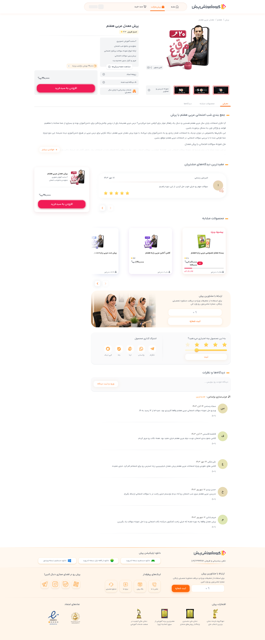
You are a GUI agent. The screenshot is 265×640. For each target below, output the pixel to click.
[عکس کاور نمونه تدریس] (221, 90)
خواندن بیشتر (48, 149)
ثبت (206, 356)
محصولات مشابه (207, 103)
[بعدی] (102, 208)
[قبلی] (110, 208)
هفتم (219, 19)
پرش (227, 19)
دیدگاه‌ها (188, 103)
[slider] (196, 350)
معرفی (225, 103)
